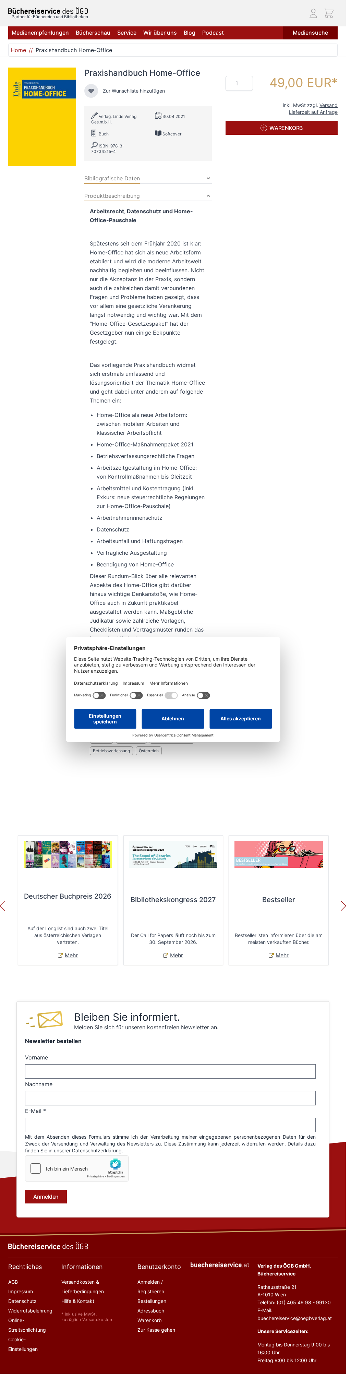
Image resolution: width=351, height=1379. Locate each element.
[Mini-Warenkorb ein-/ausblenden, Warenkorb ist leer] (329, 13)
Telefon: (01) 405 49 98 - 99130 (294, 1302)
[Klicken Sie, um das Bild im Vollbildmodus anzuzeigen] (42, 117)
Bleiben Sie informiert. (127, 1017)
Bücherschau (93, 32)
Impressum (20, 1291)
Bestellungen (151, 1301)
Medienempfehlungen (40, 32)
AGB (13, 1282)
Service (126, 32)
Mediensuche (310, 32)
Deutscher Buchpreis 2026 (67, 896)
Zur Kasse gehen (156, 1330)
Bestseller (278, 900)
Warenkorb (149, 1320)
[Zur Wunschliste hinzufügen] (91, 91)
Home (18, 50)
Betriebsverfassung (111, 750)
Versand (328, 105)
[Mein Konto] (313, 13)
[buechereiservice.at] (220, 1265)
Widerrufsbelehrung (30, 1311)
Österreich (149, 750)
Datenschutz (22, 1301)
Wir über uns (160, 32)
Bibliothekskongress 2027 (173, 900)
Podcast (213, 32)
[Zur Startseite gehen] (48, 10)
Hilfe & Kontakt (77, 1301)
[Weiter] (343, 906)
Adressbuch (150, 1311)
